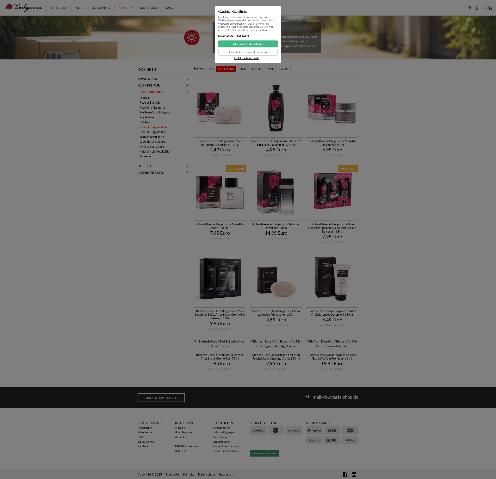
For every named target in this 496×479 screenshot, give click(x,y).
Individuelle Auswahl (246, 58)
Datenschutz (225, 35)
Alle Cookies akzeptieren (248, 43)
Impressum (242, 35)
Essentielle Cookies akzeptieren (248, 52)
